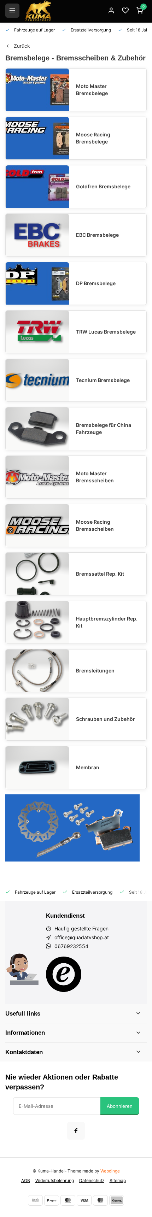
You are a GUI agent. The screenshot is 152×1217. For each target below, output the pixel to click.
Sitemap (118, 1180)
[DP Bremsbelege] (37, 283)
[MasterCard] (67, 1200)
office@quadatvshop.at (81, 937)
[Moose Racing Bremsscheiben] (37, 525)
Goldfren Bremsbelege (103, 186)
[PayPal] (51, 1200)
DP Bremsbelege (96, 283)
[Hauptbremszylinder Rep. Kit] (37, 622)
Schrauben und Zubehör (105, 719)
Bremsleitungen (95, 671)
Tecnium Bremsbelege (103, 380)
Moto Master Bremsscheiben (95, 476)
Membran (87, 767)
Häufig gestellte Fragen (81, 928)
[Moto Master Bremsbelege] (37, 90)
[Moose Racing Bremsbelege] (37, 138)
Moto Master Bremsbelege (92, 89)
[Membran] (37, 767)
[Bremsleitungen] (37, 670)
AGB (25, 1180)
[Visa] (84, 1200)
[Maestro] (100, 1200)
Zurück (22, 46)
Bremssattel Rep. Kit (100, 574)
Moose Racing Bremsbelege (93, 138)
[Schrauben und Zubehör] (37, 719)
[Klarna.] (116, 1200)
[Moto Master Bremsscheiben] (37, 477)
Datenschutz (91, 1180)
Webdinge (110, 1171)
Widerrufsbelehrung (54, 1180)
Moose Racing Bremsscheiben (95, 525)
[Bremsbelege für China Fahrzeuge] (37, 428)
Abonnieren (120, 1106)
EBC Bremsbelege (97, 235)
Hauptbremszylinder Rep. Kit (107, 622)
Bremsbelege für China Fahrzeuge (103, 428)
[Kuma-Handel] (38, 10)
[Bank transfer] (35, 1200)
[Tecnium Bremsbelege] (37, 380)
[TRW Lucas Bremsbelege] (37, 332)
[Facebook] (76, 1131)
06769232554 (71, 946)
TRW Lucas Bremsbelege (106, 332)
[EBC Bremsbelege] (37, 235)
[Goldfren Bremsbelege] (37, 186)
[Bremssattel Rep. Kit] (37, 574)
